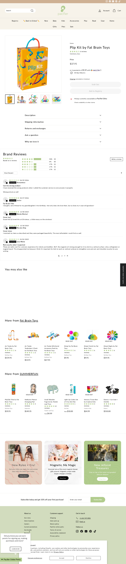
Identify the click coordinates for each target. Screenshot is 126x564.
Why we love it (32, 141)
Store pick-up (54, 521)
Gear (103, 21)
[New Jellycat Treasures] (102, 452)
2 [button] (62, 256)
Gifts (55, 27)
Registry (15, 21)
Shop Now (23, 476)
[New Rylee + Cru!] (23, 452)
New (46, 21)
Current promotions (30, 527)
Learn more (16, 549)
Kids (63, 21)
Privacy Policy (59, 552)
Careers (26, 524)
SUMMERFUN (29, 373)
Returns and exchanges (35, 128)
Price (72, 60)
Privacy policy (54, 536)
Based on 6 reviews (10, 160)
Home (112, 21)
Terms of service (55, 530)
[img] (14, 180)
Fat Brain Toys (75, 53)
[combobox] (20, 11)
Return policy (54, 524)
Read (94, 21)
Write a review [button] (116, 159)
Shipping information (34, 122)
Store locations (29, 521)
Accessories (74, 21)
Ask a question (31, 135)
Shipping (72, 79)
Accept (61, 558)
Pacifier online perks (57, 527)
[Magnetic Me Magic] (63, 452)
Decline (88, 558)
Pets (63, 27)
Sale (71, 27)
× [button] (29, 531)
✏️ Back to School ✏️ (31, 21)
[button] (75, 51)
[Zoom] (33, 64)
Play (85, 21)
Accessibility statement (58, 533)
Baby (55, 21)
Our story (27, 518)
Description (30, 115)
